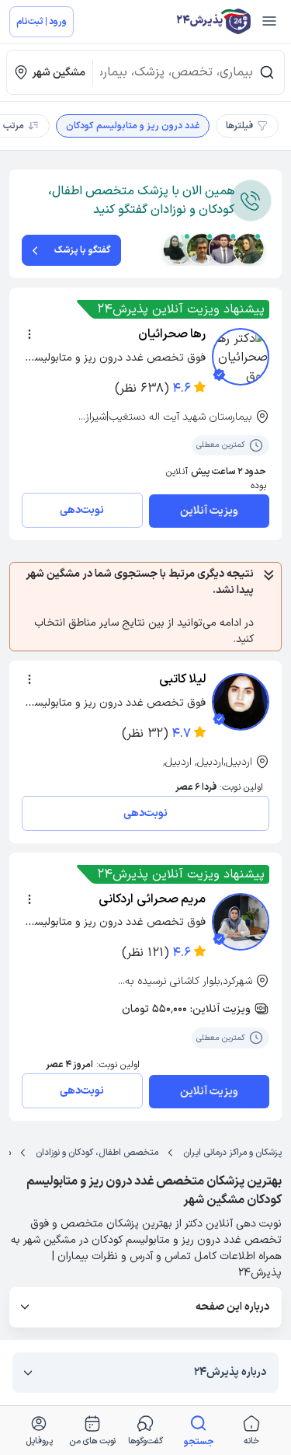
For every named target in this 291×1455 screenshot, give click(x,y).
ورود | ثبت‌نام (41, 22)
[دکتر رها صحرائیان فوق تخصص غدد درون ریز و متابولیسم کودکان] (240, 357)
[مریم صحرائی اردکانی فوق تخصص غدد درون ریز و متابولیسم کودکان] (240, 922)
